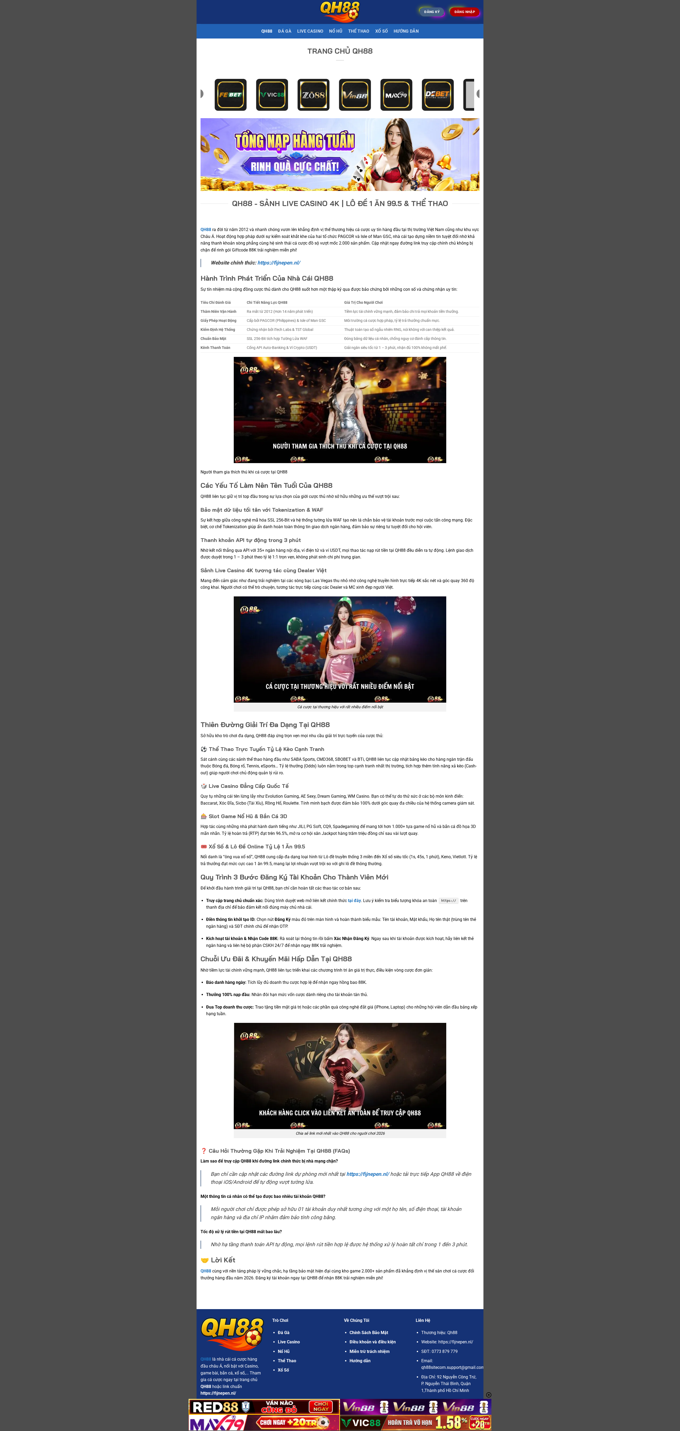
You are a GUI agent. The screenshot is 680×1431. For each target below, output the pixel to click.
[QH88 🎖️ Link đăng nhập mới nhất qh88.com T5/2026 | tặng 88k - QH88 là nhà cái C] (340, 12)
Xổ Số (381, 31)
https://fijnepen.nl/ (278, 263)
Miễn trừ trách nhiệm (370, 1351)
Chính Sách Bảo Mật (369, 1332)
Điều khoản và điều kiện (373, 1341)
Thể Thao (358, 31)
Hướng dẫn (406, 31)
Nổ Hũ (335, 31)
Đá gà (284, 31)
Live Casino (310, 31)
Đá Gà (284, 1332)
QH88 (266, 31)
